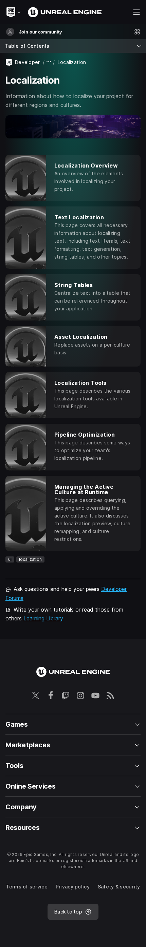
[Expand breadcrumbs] (49, 62)
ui (10, 559)
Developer (27, 62)
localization (30, 559)
